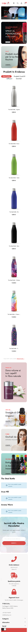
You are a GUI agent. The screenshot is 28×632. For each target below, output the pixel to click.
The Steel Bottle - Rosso (14, 143)
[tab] (6, 76)
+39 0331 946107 (6, 612)
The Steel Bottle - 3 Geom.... (14, 314)
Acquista (7, 65)
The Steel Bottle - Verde (14, 178)
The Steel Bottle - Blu (14, 212)
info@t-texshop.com (6, 615)
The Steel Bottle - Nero (14, 246)
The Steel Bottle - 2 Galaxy (14, 280)
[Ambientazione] (21, 3)
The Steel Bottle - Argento (14, 109)
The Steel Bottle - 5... (14, 348)
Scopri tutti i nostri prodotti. (13, 358)
